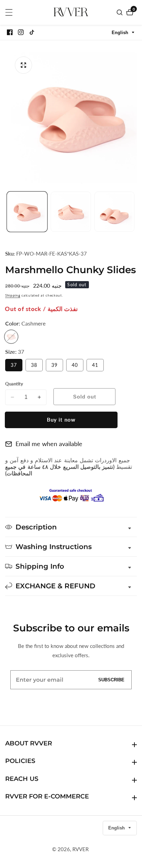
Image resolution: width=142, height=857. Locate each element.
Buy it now (61, 419)
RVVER (80, 849)
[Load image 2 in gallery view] (71, 212)
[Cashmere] (11, 337)
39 (57, 366)
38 (37, 366)
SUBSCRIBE (111, 679)
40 (77, 366)
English (121, 32)
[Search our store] (120, 12)
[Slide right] (134, 211)
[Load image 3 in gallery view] (114, 212)
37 (16, 366)
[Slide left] (8, 211)
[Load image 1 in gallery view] (27, 212)
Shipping (12, 295)
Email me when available (49, 443)
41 (98, 366)
